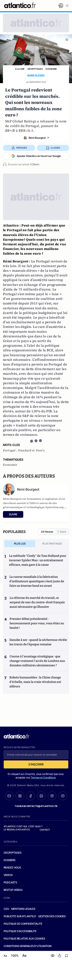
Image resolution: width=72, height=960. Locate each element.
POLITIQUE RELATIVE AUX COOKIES (24, 938)
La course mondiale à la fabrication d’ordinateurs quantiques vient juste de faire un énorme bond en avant (36, 581)
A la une (20, 69)
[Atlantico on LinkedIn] (41, 796)
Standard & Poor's (31, 450)
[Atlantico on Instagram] (52, 796)
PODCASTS (10, 882)
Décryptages (35, 69)
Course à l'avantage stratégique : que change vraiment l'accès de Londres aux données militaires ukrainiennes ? (37, 661)
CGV (6, 908)
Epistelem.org (54, 507)
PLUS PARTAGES (52, 543)
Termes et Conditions (43, 777)
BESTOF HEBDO (13, 889)
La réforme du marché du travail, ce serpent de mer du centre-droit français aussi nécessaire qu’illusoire (37, 602)
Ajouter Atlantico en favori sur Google (39, 156)
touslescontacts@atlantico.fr (36, 806)
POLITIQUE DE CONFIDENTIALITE (23, 923)
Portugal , (10, 450)
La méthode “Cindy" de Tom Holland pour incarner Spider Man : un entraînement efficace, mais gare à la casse (37, 560)
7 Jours (62, 531)
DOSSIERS (9, 860)
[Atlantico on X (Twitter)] (20, 796)
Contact (45, 829)
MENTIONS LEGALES (23, 908)
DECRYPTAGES (12, 852)
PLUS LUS (20, 543)
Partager (21, 147)
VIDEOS (8, 874)
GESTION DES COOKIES (52, 916)
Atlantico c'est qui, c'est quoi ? (23, 826)
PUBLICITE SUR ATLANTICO (20, 916)
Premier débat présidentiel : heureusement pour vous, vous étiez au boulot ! (37, 623)
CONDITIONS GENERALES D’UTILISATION (28, 946)
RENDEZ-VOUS (12, 867)
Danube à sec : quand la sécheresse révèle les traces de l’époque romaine (38, 642)
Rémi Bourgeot (37, 137)
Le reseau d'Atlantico (17, 829)
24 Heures (47, 531)
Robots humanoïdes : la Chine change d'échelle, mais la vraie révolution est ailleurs (35, 682)
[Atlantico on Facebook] (30, 796)
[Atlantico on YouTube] (63, 796)
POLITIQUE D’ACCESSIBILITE (20, 931)
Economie (51, 69)
